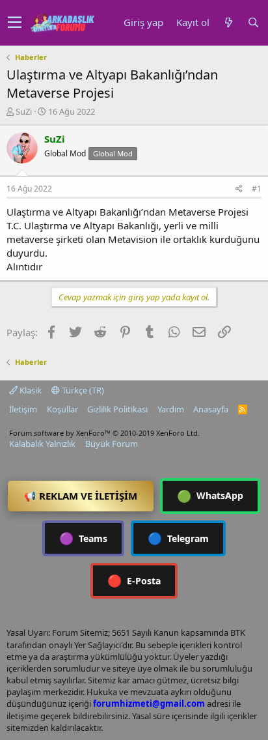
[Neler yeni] (228, 22)
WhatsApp (210, 496)
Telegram (178, 538)
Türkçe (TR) (82, 390)
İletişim (23, 409)
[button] (15, 23)
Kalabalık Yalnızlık (42, 443)
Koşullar (62, 409)
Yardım (170, 409)
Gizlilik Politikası (117, 409)
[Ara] (253, 22)
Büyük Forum (111, 443)
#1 (256, 188)
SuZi (24, 111)
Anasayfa (210, 409)
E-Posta (134, 580)
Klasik (30, 390)
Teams (83, 538)
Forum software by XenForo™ (104, 433)
